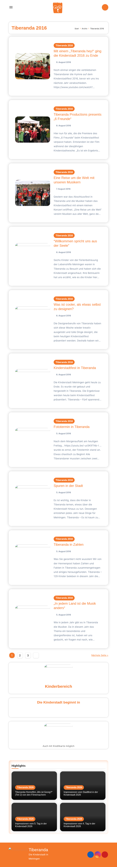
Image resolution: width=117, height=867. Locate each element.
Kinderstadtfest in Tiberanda (75, 368)
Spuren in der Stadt (68, 486)
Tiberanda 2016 (64, 45)
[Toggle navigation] (11, 7)
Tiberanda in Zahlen (68, 544)
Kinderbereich (58, 686)
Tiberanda (38, 849)
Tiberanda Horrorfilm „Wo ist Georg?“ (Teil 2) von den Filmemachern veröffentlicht (33, 795)
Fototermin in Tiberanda (71, 427)
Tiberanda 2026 (25, 787)
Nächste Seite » (99, 655)
